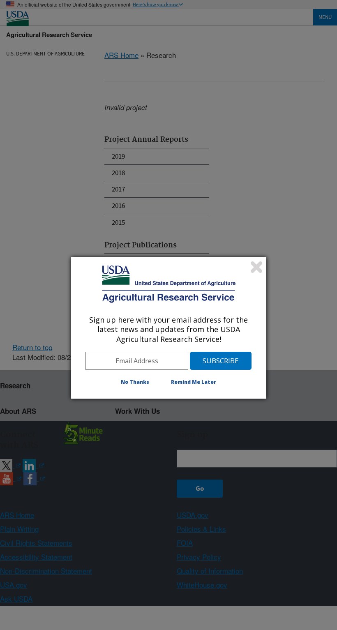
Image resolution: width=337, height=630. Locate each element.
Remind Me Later (193, 381)
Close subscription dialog (256, 267)
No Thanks (135, 381)
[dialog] (168, 328)
